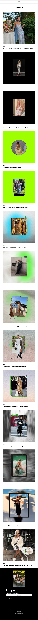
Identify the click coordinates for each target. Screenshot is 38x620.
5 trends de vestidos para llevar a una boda (12, 163)
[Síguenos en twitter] (9, 594)
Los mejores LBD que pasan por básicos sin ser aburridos (15, 521)
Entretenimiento (20, 598)
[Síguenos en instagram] (8, 594)
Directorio (19, 607)
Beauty (11, 598)
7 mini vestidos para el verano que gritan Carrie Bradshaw (15, 402)
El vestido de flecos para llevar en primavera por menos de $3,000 (17, 442)
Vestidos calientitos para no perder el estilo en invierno (15, 84)
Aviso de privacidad (19, 602)
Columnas (28, 598)
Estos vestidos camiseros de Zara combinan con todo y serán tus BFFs (18, 561)
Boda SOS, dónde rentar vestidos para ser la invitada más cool (16, 482)
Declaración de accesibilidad (19, 609)
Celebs (25, 598)
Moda (4, 42)
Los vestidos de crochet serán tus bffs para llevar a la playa (15, 322)
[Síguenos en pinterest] (11, 594)
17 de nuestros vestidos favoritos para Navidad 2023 (14, 243)
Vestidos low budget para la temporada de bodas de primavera (16, 203)
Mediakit (19, 605)
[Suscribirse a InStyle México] (19, 574)
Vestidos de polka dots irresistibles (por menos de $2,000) (15, 123)
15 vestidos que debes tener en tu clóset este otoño (14, 283)
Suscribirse (19, 591)
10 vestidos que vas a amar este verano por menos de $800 (15, 362)
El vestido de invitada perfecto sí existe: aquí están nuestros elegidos (18, 44)
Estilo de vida (15, 598)
